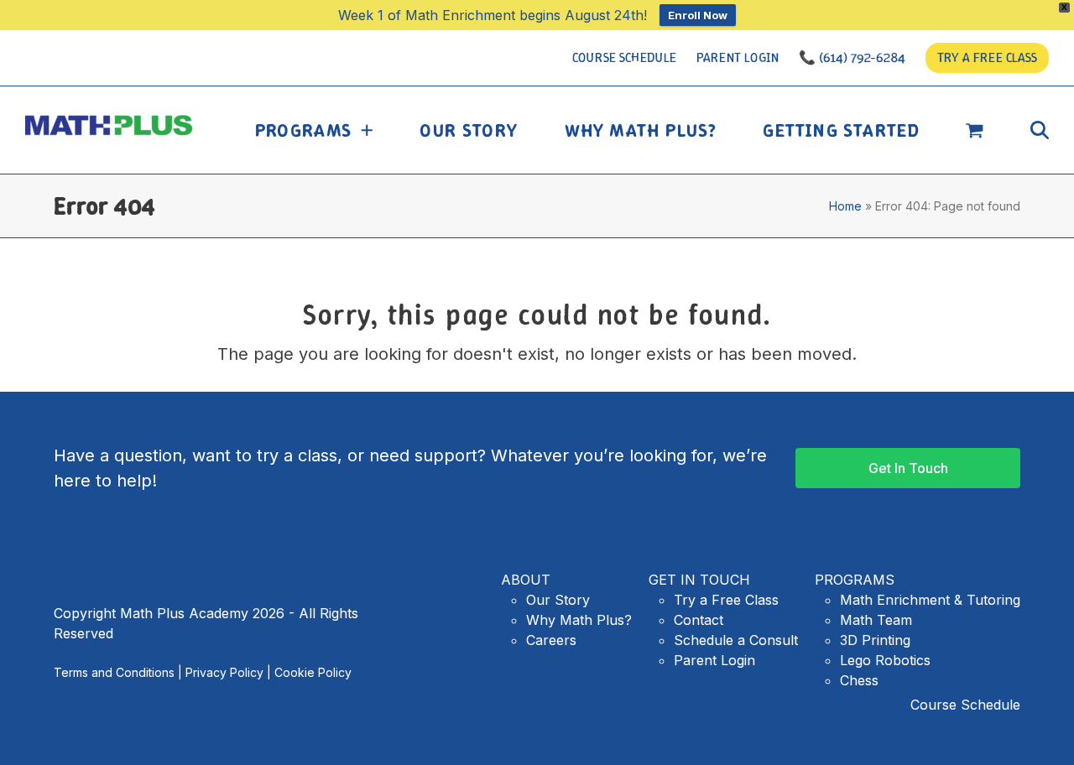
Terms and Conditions (114, 672)
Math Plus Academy (113, 127)
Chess (859, 680)
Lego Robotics (885, 660)
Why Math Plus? (579, 619)
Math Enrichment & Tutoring (930, 599)
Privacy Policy (224, 672)
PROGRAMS (854, 579)
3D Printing (875, 640)
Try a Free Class (726, 599)
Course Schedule (965, 704)
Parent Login (714, 660)
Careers (551, 640)
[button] (974, 130)
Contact (698, 619)
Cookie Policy (313, 672)
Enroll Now (697, 15)
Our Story (558, 599)
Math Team (876, 619)
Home (845, 206)
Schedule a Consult (736, 640)
